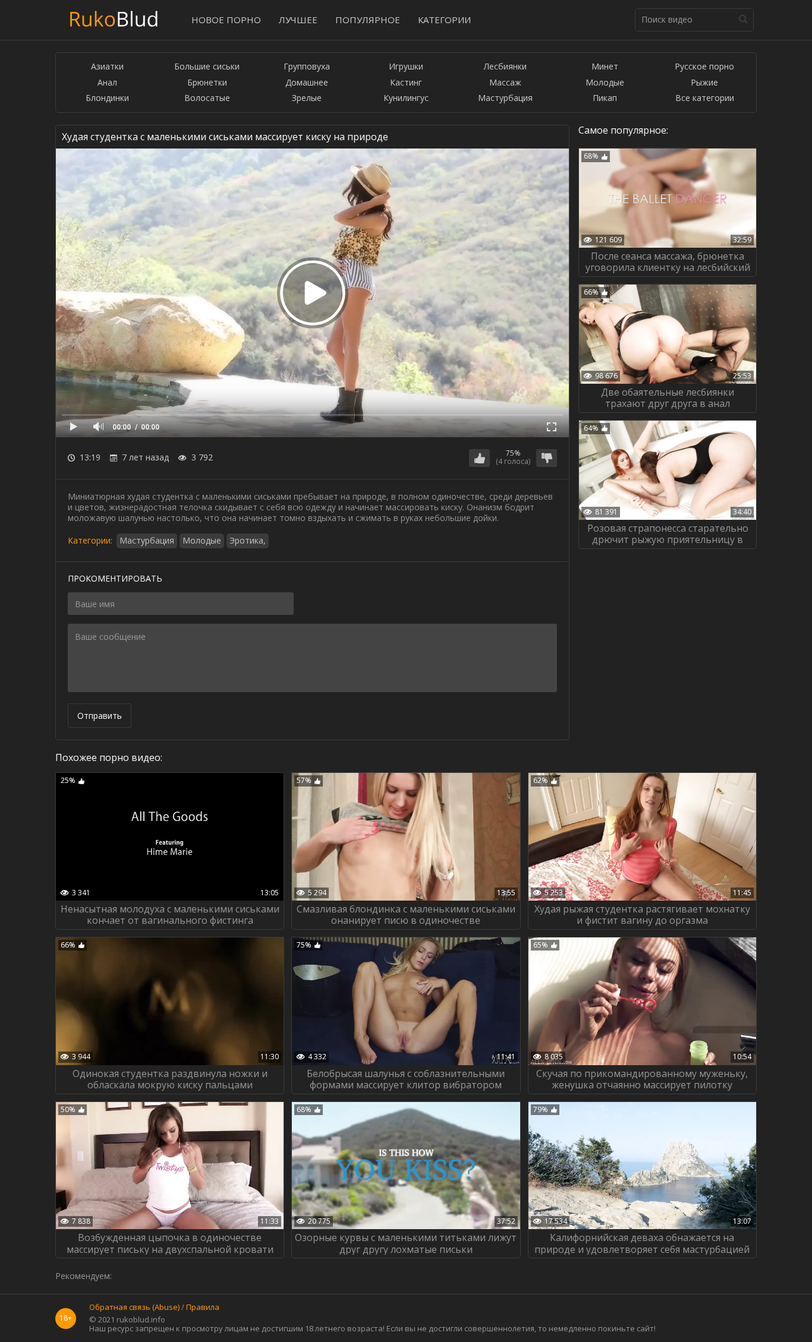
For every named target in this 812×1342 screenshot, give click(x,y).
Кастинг (406, 83)
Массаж (505, 83)
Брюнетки (207, 83)
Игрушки (406, 67)
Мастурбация (505, 98)
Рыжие (704, 83)
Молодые (605, 83)
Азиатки (107, 67)
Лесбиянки (505, 67)
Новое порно (226, 20)
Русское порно (704, 67)
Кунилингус (406, 98)
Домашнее (306, 83)
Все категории (704, 98)
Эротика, (247, 540)
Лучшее (298, 20)
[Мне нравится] (479, 458)
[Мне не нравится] (546, 458)
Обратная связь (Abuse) (134, 1307)
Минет (604, 67)
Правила (202, 1307)
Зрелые (307, 98)
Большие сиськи (207, 67)
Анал (107, 83)
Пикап (605, 98)
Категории (444, 20)
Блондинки (107, 98)
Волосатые (207, 98)
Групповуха (307, 67)
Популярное (367, 20)
